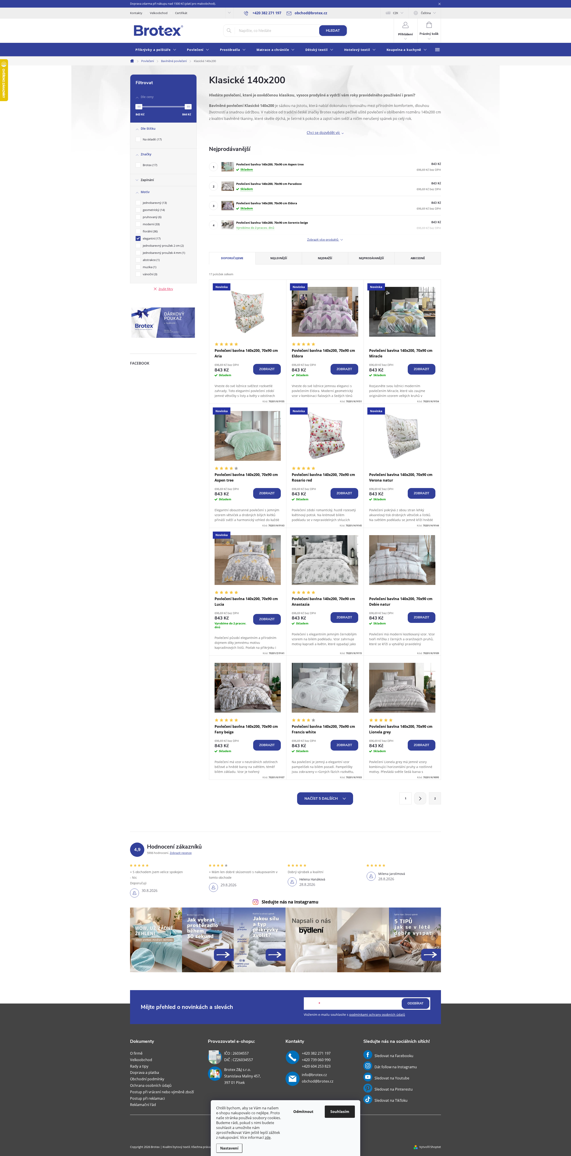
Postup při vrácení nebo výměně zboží (162, 1091)
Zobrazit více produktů (323, 240)
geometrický (153, 210)
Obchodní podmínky (147, 1079)
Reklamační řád (143, 1104)
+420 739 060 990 (316, 1059)
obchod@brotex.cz (317, 1081)
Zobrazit (267, 369)
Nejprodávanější (371, 258)
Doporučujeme (232, 258)
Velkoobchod (159, 13)
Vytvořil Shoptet (430, 1147)
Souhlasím (339, 1111)
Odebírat (416, 1003)
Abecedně (418, 258)
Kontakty (136, 13)
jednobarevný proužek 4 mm (163, 253)
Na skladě (152, 139)
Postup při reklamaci (147, 1098)
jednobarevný (154, 203)
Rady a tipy (139, 1066)
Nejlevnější (278, 258)
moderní (151, 224)
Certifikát (181, 13)
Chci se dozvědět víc (323, 132)
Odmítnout (303, 1111)
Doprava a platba (144, 1072)
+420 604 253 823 (316, 1066)
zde (268, 1137)
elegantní (151, 238)
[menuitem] (156, 50)
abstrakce (151, 260)
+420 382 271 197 (316, 1053)
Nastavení (229, 1148)
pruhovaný (152, 217)
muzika (149, 267)
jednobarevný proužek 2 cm (163, 246)
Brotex (149, 165)
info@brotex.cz (314, 1074)
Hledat (333, 30)
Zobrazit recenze (181, 853)
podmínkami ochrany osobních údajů (377, 1014)
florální (150, 231)
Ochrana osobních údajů (151, 1085)
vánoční (149, 274)
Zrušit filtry (166, 289)
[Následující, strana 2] (420, 798)
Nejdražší (325, 258)
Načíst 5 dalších (321, 798)
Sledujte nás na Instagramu (290, 902)
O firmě (136, 1053)
